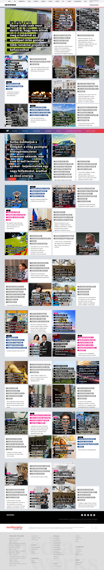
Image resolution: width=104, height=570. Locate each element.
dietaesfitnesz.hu (58, 552)
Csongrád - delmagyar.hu (15, 545)
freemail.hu (78, 549)
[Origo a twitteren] (85, 515)
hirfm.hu (78, 564)
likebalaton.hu (57, 545)
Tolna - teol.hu (12, 565)
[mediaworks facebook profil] (92, 527)
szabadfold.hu (34, 549)
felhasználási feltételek (74, 519)
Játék (85, 1)
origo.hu (33, 552)
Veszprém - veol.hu (36, 537)
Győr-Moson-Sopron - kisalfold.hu (17, 551)
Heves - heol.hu (13, 554)
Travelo (50, 1)
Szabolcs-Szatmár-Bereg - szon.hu (17, 563)
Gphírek (57, 1)
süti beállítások (83, 519)
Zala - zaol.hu (34, 539)
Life (15, 1)
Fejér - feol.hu (12, 549)
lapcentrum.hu (79, 554)
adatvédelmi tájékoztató (63, 519)
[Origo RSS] (94, 515)
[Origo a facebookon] (82, 515)
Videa (29, 1)
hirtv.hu (33, 551)
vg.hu (32, 560)
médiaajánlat (94, 519)
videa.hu (78, 552)
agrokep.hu (34, 562)
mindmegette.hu (57, 549)
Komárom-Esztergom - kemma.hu (17, 558)
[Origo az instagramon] (88, 515)
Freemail (43, 1)
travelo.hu (56, 551)
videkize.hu (56, 556)
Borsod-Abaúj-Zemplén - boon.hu (17, 543)
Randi (70, 1)
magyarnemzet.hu (35, 547)
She (63, 1)
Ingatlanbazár (77, 1)
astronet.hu (56, 538)
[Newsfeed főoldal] (10, 515)
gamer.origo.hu (57, 543)
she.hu (77, 541)
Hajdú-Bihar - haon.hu (14, 552)
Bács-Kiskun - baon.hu (14, 538)
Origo (9, 1)
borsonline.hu (57, 566)
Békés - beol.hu (13, 542)
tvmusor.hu (56, 558)
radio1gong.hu (79, 562)
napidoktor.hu (57, 547)
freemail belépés (94, 5)
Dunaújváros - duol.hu (14, 547)
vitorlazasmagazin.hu (59, 554)
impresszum (89, 519)
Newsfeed (36, 1)
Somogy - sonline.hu (14, 561)
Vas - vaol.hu (34, 536)
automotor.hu (57, 540)
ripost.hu (78, 536)
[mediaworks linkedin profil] (95, 527)
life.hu (77, 539)
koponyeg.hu (79, 551)
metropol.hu (78, 537)
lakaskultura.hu (57, 542)
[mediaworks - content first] (14, 528)
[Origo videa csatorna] (91, 515)
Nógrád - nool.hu (13, 560)
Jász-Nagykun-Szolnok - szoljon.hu (17, 556)
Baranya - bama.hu (14, 540)
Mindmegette (22, 1)
